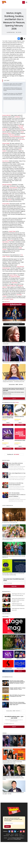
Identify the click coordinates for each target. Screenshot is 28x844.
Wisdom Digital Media (17, 838)
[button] (23, 2)
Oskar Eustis (10, 240)
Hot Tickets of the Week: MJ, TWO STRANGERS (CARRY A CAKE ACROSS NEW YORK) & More (12, 94)
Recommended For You (7, 676)
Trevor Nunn (21, 139)
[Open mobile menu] (26, 2)
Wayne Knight (5, 143)
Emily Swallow (5, 54)
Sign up (14, 726)
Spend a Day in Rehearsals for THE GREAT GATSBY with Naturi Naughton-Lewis (18, 600)
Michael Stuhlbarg (20, 51)
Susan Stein (14, 282)
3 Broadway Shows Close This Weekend (12, 747)
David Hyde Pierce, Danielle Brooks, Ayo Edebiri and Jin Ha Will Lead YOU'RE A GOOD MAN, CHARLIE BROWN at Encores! (14, 762)
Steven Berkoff (13, 187)
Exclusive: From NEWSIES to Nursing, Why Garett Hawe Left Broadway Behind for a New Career (13, 778)
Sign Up (7, 826)
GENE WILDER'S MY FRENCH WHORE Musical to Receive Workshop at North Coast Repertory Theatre (12, 89)
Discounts (20, 670)
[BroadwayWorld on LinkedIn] (15, 831)
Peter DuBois (19, 54)
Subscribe (14, 586)
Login (20, 2)
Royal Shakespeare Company (17, 136)
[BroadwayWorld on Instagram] (12, 831)
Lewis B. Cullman (13, 275)
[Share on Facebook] (19, 38)
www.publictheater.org (8, 60)
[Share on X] (21, 38)
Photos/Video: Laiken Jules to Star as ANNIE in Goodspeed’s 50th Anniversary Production (13, 84)
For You (8, 301)
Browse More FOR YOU (16, 384)
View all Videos (5, 613)
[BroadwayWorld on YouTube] (24, 831)
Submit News (6, 835)
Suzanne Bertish (16, 47)
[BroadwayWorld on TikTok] (18, 831)
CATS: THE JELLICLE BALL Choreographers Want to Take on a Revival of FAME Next (17, 494)
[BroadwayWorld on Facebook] (9, 831)
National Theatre (6, 133)
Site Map (16, 835)
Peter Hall (20, 126)
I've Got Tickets (7, 424)
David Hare (11, 135)
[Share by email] (24, 38)
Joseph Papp (12, 231)
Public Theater (8, 41)
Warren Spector (11, 285)
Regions (12, 835)
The (3, 41)
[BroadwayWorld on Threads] (21, 831)
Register (16, 2)
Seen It (7, 422)
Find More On (13, 454)
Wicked (9, 199)
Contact (16, 834)
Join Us (20, 834)
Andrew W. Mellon (15, 276)
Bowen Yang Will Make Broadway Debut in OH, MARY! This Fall (13, 793)
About (12, 834)
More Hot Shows (8, 670)
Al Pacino (17, 117)
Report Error (21, 835)
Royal (22, 132)
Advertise (8, 834)
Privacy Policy (17, 839)
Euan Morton (15, 49)
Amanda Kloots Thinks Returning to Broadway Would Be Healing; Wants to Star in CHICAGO (13, 98)
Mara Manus (20, 42)
